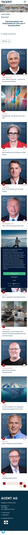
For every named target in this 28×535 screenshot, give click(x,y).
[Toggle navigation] (25, 2)
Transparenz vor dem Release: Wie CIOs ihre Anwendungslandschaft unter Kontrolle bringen (14, 334)
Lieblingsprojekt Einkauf (9, 478)
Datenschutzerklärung (16, 285)
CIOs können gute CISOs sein (12, 226)
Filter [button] (5, 41)
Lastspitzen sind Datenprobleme (13, 297)
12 (23, 483)
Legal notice (5, 515)
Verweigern (14, 277)
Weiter (22, 486)
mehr (14, 280)
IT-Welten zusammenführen (12, 443)
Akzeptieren (14, 273)
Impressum (10, 285)
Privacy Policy (6, 512)
